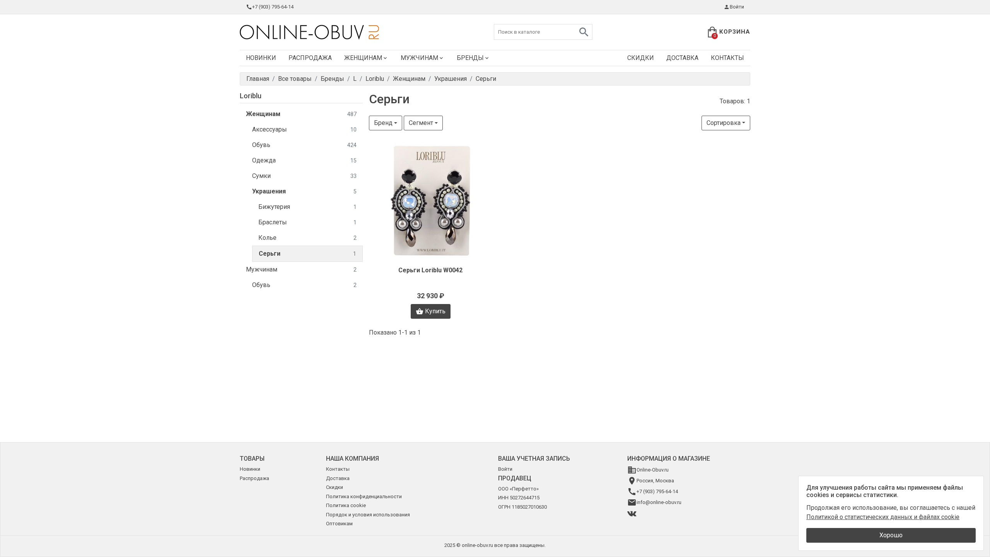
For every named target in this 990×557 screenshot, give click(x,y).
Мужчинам (419, 58)
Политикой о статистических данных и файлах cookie (882, 517)
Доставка (682, 58)
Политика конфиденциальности (364, 496)
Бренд (383, 122)
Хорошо (891, 535)
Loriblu (250, 96)
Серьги (307, 253)
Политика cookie (346, 505)
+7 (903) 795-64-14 (273, 7)
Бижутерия (307, 206)
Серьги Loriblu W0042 (430, 270)
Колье (307, 237)
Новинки (261, 58)
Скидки (640, 58)
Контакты (727, 58)
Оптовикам (339, 523)
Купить (435, 311)
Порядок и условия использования (368, 515)
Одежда (304, 160)
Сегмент (421, 122)
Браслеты (307, 222)
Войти (737, 7)
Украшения (304, 191)
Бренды (470, 58)
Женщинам (363, 58)
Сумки (304, 175)
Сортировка (724, 122)
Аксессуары (304, 129)
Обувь (304, 145)
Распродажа (310, 58)
